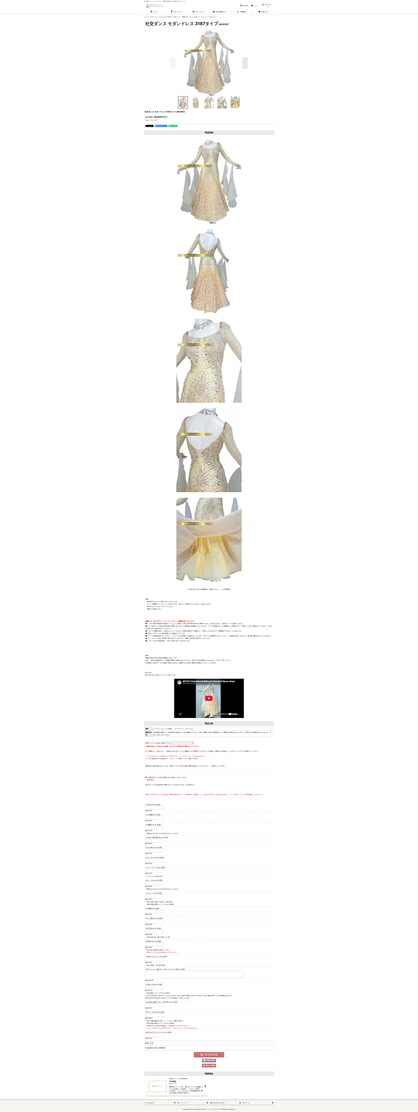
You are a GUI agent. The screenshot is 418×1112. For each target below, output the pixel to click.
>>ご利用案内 (225, 589)
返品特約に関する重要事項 (156, 1048)
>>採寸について (160, 675)
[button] (244, 5)
